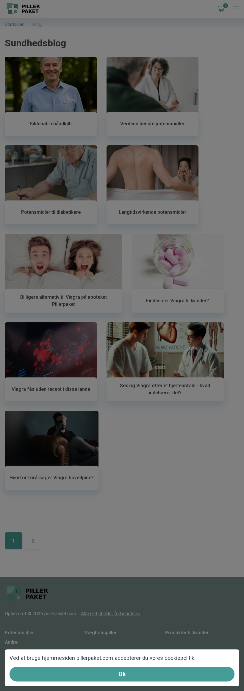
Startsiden (14, 24)
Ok (122, 674)
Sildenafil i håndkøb (51, 124)
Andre (11, 642)
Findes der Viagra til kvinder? (177, 300)
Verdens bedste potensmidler (152, 124)
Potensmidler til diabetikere (51, 212)
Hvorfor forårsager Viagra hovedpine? (52, 477)
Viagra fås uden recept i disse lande (51, 389)
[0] (219, 8)
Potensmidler (19, 632)
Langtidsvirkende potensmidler (152, 212)
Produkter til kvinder (187, 632)
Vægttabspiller (101, 632)
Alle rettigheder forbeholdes (110, 613)
